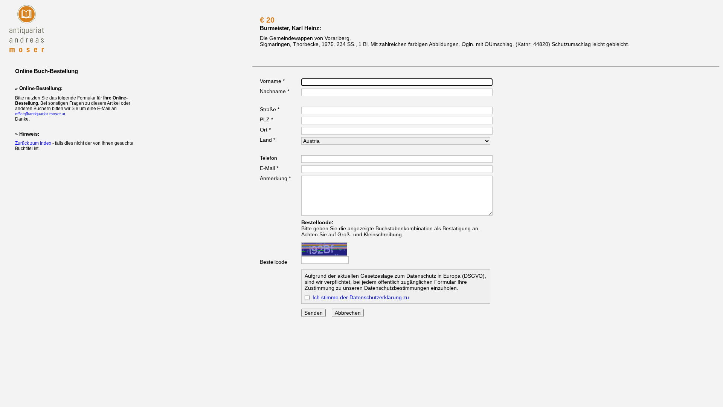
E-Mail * (269, 168)
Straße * (269, 109)
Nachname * (274, 91)
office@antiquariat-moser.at (40, 114)
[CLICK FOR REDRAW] (324, 249)
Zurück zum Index (33, 143)
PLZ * (266, 119)
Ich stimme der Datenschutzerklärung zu (361, 297)
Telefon (268, 158)
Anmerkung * (275, 178)
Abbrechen (348, 313)
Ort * (265, 130)
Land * (267, 140)
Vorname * (272, 81)
